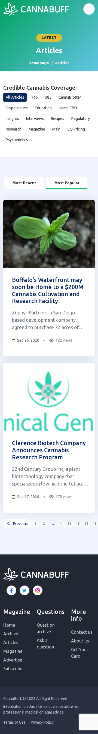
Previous (20, 523)
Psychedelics (17, 140)
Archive (10, 633)
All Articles (15, 97)
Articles (10, 642)
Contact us (82, 632)
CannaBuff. (12, 698)
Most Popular (66, 183)
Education (43, 108)
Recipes (57, 118)
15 (95, 523)
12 (69, 523)
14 (86, 523)
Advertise (12, 659)
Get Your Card (79, 653)
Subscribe (12, 668)
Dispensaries (17, 108)
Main (56, 129)
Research (14, 129)
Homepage (39, 63)
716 (34, 97)
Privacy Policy (42, 722)
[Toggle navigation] (89, 9)
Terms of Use (14, 722)
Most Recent (24, 183)
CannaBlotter (70, 97)
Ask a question (45, 643)
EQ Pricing (76, 129)
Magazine (37, 129)
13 (78, 523)
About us (80, 640)
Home (9, 625)
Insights (12, 118)
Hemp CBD (68, 108)
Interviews (35, 118)
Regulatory (80, 118)
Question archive (46, 628)
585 (48, 97)
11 (61, 523)
